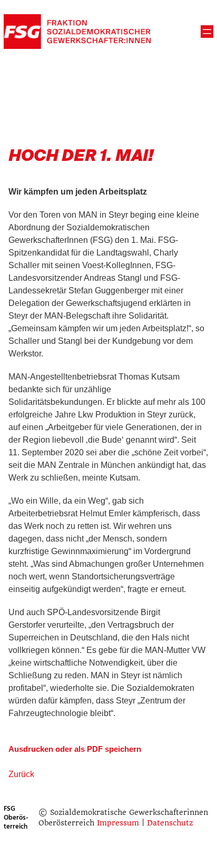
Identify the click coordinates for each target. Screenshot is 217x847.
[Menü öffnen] (207, 31)
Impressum (118, 823)
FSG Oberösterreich (16, 817)
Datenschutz (170, 823)
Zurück (21, 774)
